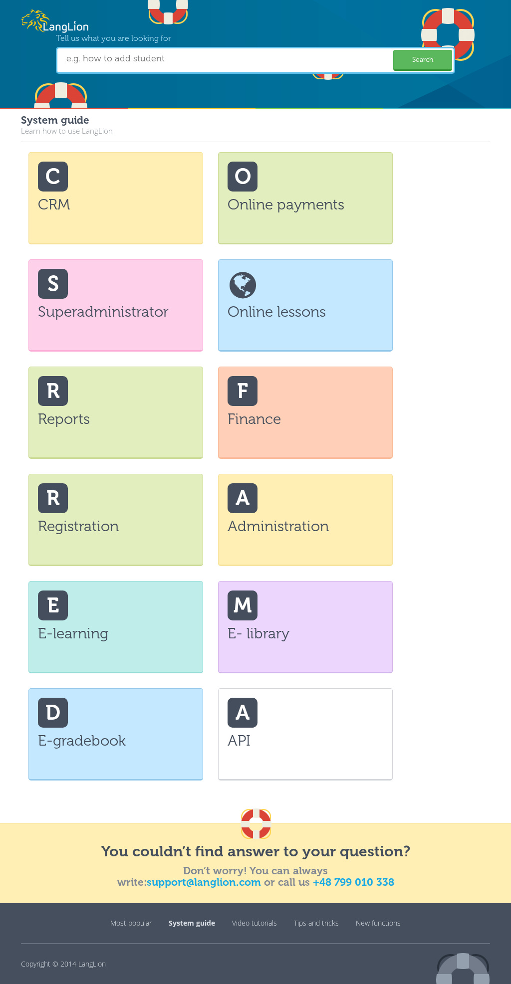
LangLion (92, 964)
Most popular (131, 923)
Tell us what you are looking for (113, 38)
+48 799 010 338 (353, 882)
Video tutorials (254, 923)
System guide (192, 923)
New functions (378, 923)
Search (422, 59)
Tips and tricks (316, 923)
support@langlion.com (204, 882)
